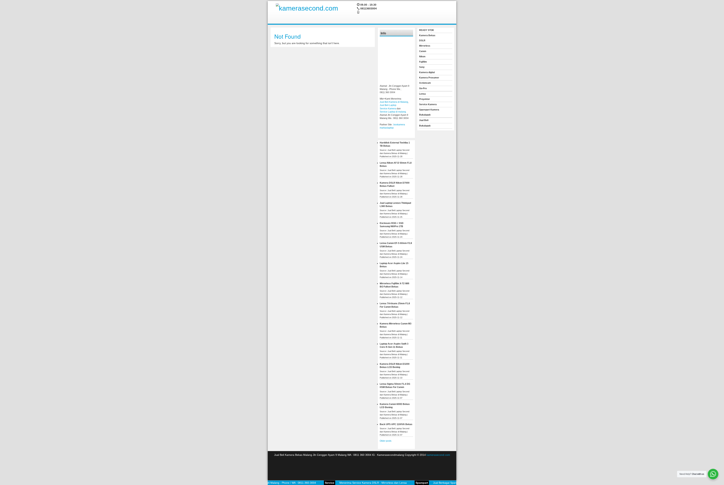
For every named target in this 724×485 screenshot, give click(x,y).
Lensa (422, 94)
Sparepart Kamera (429, 109)
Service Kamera (388, 108)
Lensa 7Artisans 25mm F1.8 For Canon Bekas (395, 305)
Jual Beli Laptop (388, 105)
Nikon (422, 56)
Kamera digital (427, 72)
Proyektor (424, 99)
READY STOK (426, 30)
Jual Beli (423, 120)
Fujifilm (423, 62)
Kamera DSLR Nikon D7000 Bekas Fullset (395, 184)
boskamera (399, 124)
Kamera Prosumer (429, 77)
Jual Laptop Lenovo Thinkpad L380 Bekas (395, 205)
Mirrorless (424, 45)
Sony (422, 67)
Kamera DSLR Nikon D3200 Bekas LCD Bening (395, 366)
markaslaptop (387, 127)
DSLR (422, 40)
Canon (422, 51)
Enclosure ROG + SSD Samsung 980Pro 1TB (391, 225)
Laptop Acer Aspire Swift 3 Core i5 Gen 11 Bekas (394, 345)
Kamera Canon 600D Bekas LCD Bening (395, 406)
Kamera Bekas (427, 35)
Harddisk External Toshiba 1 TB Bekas (395, 144)
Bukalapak (425, 114)
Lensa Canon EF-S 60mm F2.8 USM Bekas (396, 245)
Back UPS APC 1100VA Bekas (396, 424)
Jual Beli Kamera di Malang (394, 102)
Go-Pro (423, 88)
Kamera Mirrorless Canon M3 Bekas (395, 325)
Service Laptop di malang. (393, 111)
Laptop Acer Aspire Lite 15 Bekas (394, 265)
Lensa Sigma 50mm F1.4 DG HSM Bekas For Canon (395, 385)
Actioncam (425, 83)
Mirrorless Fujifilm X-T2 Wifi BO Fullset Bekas (394, 285)
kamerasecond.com (438, 454)
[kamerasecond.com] (307, 7)
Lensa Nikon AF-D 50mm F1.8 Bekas (396, 164)
